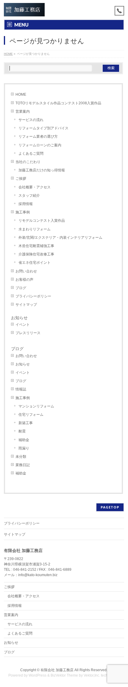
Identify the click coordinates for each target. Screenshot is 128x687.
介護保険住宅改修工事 (36, 254)
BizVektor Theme (64, 675)
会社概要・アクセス (34, 187)
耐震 (22, 431)
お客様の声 (24, 279)
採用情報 (25, 204)
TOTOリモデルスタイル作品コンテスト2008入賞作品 (58, 103)
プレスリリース (27, 333)
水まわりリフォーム (34, 229)
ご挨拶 (20, 178)
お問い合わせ (26, 271)
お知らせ (19, 317)
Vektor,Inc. (92, 675)
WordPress (37, 675)
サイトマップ (26, 305)
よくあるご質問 (30, 153)
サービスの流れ (30, 120)
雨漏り (23, 448)
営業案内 (22, 111)
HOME (20, 94)
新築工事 (25, 423)
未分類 (20, 457)
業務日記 (22, 465)
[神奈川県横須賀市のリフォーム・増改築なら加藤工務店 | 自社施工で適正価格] (24, 10)
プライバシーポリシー (33, 296)
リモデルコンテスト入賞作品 (41, 220)
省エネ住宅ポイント (34, 262)
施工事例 (22, 212)
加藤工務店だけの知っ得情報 (41, 170)
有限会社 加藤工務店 (57, 670)
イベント (22, 324)
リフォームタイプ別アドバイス (43, 128)
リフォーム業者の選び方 (38, 136)
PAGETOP (110, 507)
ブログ (20, 288)
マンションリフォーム (36, 406)
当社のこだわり (27, 162)
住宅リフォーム (30, 414)
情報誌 (20, 389)
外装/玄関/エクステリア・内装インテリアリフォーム (60, 237)
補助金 (23, 440)
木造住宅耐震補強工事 (36, 246)
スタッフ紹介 (29, 195)
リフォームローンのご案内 (39, 145)
